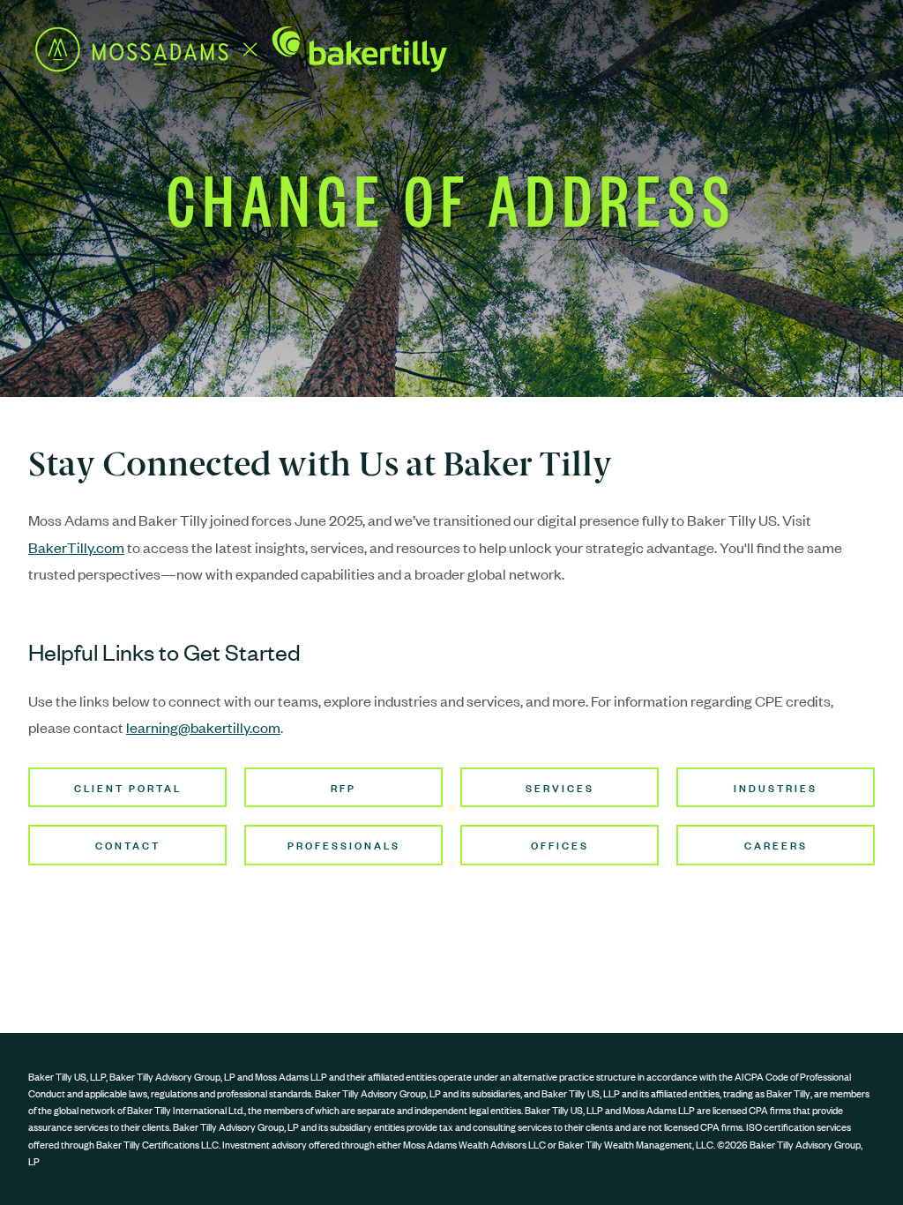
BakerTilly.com (76, 547)
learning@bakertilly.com (203, 727)
